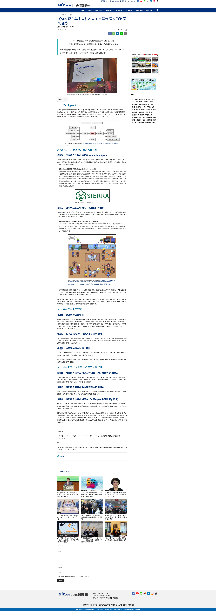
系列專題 (139, 10)
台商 (153, 107)
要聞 (83, 10)
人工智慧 (150, 104)
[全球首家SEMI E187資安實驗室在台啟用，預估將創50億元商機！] (68, 506)
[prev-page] (58, 545)
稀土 (144, 120)
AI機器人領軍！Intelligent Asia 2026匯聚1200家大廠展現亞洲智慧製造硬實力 (116, 517)
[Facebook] (110, 33)
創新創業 (98, 10)
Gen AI (154, 99)
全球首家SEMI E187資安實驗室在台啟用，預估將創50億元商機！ (67, 517)
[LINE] (121, 33)
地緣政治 (149, 109)
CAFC (141, 99)
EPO (145, 99)
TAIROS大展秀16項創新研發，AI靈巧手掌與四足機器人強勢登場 (91, 517)
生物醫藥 (84, 536)
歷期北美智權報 (106, 1)
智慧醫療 (135, 117)
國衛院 (143, 109)
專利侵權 (135, 112)
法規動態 (129, 10)
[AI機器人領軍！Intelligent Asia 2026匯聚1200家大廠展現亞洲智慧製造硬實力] (116, 506)
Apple (136, 99)
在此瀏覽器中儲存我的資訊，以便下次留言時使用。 (74, 576)
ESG (149, 99)
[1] (117, 44)
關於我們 (149, 10)
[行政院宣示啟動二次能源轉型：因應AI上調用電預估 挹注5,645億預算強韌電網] (68, 483)
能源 (154, 120)
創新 (144, 107)
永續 (144, 117)
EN (132, 1)
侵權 (133, 107)
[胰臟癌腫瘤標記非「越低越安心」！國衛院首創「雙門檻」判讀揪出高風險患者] (92, 529)
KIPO (136, 102)
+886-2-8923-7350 (102, 593)
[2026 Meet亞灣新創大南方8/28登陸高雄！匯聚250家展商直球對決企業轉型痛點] (92, 483)
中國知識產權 (143, 104)
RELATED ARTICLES (65, 472)
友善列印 (62, 456)
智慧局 (142, 115)
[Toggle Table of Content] (64, 99)
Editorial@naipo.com (103, 596)
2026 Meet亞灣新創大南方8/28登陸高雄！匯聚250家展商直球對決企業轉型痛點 (91, 494)
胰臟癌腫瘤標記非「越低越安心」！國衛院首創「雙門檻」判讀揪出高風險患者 (91, 540)
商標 (133, 109)
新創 (150, 112)
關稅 (153, 122)
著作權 (134, 122)
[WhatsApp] (113, 33)
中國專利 (135, 104)
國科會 (138, 109)
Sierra (93, 202)
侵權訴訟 (138, 107)
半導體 (148, 107)
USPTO (146, 102)
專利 (154, 109)
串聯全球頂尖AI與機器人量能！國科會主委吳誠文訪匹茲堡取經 (115, 539)
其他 (59, 513)
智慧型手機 (135, 115)
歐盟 (140, 117)
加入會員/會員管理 (118, 1)
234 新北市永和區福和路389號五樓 (107, 598)
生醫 (133, 120)
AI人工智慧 (108, 490)
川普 (146, 112)
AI (132, 99)
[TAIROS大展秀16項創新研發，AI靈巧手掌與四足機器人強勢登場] (92, 506)
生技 (154, 117)
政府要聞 (60, 490)
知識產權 (138, 120)
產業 (90, 10)
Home (58, 15)
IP (132, 102)
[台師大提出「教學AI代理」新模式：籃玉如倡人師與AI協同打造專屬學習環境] (116, 483)
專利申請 (141, 112)
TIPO (140, 102)
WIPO (151, 102)
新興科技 (109, 10)
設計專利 (148, 122)
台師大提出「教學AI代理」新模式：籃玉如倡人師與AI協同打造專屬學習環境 (115, 494)
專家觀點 (119, 10)
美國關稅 (149, 120)
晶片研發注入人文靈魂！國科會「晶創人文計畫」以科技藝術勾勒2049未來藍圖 (68, 540)
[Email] (125, 33)
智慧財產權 (148, 115)
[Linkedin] (117, 33)
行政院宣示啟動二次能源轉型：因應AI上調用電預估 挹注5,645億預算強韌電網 (68, 494)
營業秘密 (149, 117)
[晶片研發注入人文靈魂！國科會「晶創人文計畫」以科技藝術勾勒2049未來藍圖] (68, 529)
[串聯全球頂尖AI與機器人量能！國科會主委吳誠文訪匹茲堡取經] (116, 529)
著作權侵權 (140, 122)
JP (135, 1)
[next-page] (61, 545)
